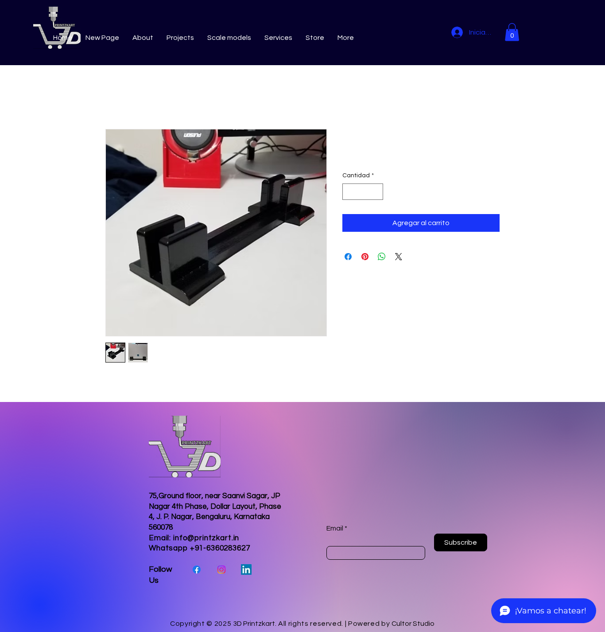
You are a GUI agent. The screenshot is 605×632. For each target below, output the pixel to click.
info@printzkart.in (206, 538)
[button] (512, 32)
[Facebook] (196, 569)
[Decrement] (349, 191)
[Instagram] (221, 569)
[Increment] (376, 191)
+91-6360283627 (220, 548)
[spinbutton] (363, 191)
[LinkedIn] (246, 569)
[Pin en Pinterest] (365, 256)
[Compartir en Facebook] (348, 256)
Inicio (113, 97)
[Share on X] (398, 256)
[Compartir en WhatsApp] (381, 256)
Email (334, 528)
